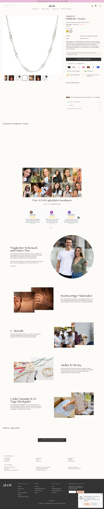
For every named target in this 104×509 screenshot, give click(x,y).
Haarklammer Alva (41, 470)
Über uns (37, 492)
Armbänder (7, 458)
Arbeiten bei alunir (39, 490)
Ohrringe (6, 461)
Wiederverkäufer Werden (23, 496)
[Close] (102, 494)
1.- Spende (70, 105)
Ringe (37, 459)
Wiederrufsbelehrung (56, 490)
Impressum (54, 492)
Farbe (69, 28)
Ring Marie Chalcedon (42, 468)
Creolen (70, 459)
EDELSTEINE (45, 9)
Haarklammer (71, 461)
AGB (53, 486)
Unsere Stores (21, 488)
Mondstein (39, 458)
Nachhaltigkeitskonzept (40, 488)
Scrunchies (7, 459)
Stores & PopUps (66, 9)
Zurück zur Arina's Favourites (53, 440)
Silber (70, 31)
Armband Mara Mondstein (11, 470)
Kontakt (19, 486)
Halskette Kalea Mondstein (43, 467)
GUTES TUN (55, 9)
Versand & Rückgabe (73, 101)
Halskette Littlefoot (73, 467)
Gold (67, 31)
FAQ (19, 490)
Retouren (20, 494)
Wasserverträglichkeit (74, 108)
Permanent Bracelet (9, 467)
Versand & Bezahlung (22, 492)
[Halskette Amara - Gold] (73, 88)
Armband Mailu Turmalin (74, 468)
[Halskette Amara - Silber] (73, 90)
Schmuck (35, 9)
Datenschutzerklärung (56, 488)
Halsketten (71, 458)
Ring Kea (6, 468)
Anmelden (80, 492)
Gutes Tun (37, 486)
